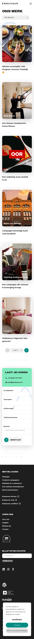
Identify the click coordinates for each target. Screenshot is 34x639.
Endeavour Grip (8, 500)
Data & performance (10, 490)
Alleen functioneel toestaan (17, 631)
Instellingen (17, 619)
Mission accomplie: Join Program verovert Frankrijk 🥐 (15, 69)
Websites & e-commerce (12, 483)
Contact (5, 529)
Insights (5, 523)
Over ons (5, 519)
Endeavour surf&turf (10, 504)
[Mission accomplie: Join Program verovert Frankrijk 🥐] (17, 43)
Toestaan (17, 625)
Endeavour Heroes (9, 496)
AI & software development (13, 487)
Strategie (5, 477)
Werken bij (6, 526)
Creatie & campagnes (10, 480)
